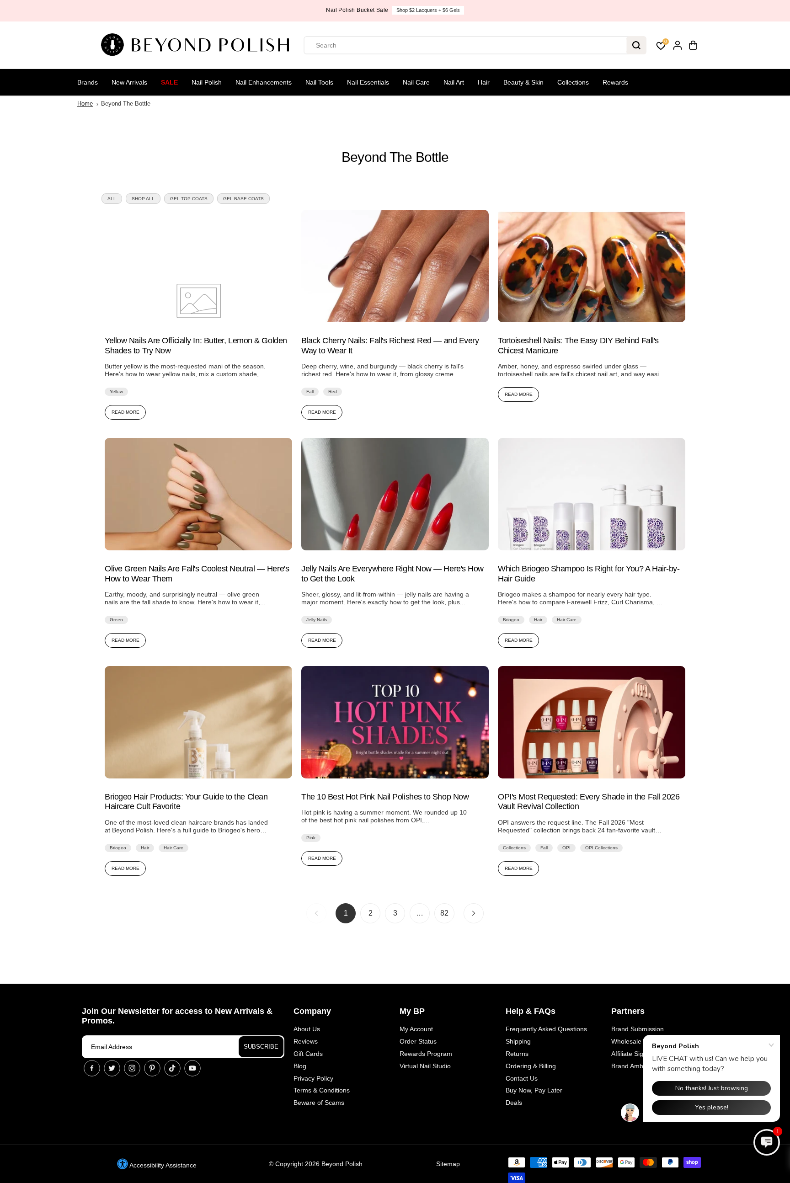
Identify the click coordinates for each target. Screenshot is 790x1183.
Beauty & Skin (523, 82)
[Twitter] (112, 1068)
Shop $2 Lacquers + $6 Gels (428, 10)
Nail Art (453, 82)
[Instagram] (132, 1068)
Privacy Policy (313, 1078)
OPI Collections (601, 847)
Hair (484, 82)
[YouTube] (192, 1068)
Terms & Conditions (322, 1090)
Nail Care (416, 82)
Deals (514, 1102)
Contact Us (522, 1078)
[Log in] (677, 45)
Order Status (418, 1041)
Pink (310, 837)
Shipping (518, 1041)
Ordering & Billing (531, 1066)
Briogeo (511, 619)
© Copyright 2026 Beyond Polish (316, 1163)
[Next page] (473, 913)
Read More (125, 412)
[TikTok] (172, 1068)
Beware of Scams (319, 1102)
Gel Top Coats (189, 198)
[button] (766, 1142)
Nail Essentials (368, 82)
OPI (566, 847)
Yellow (116, 391)
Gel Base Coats (243, 198)
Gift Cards (308, 1053)
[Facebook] (92, 1068)
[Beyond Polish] (198, 45)
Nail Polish (207, 82)
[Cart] (693, 45)
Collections (573, 82)
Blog (300, 1066)
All (111, 198)
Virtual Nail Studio (425, 1066)
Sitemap (448, 1163)
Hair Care (566, 619)
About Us (307, 1029)
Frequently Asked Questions (546, 1029)
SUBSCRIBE (261, 1046)
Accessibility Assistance (162, 1165)
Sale (169, 82)
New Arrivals (129, 82)
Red (332, 391)
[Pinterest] (152, 1068)
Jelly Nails (316, 619)
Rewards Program (426, 1053)
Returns (517, 1053)
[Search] (636, 45)
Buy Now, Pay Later (534, 1090)
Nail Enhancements (263, 82)
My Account (416, 1029)
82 (444, 913)
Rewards (615, 82)
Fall (310, 391)
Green (116, 619)
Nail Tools (319, 82)
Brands (87, 82)
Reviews (306, 1041)
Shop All (143, 198)
